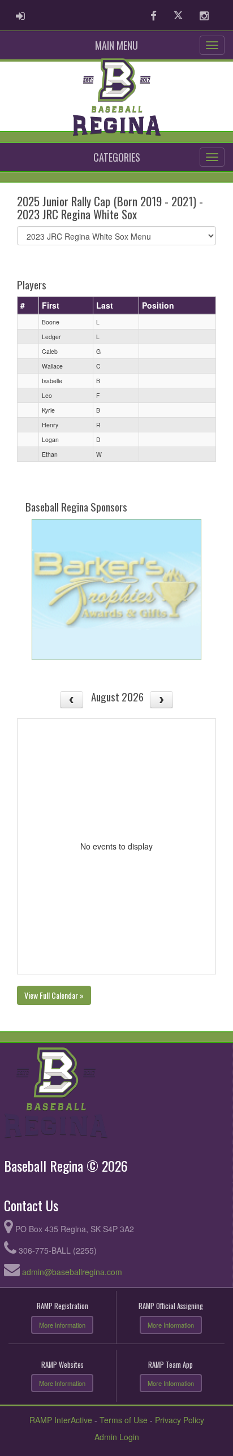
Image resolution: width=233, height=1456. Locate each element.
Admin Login (116, 1436)
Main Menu (116, 45)
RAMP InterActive (60, 1419)
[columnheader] (28, 306)
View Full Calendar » (54, 995)
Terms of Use (124, 1419)
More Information (62, 1324)
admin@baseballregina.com (72, 1271)
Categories (116, 157)
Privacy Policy (179, 1419)
